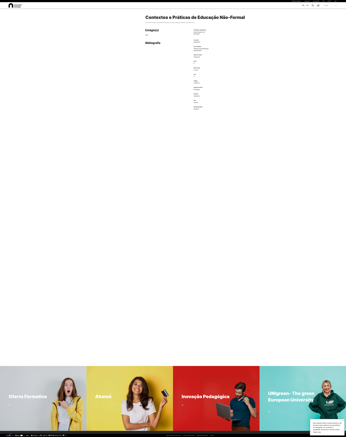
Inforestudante (316, 1)
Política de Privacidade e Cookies (188, 435)
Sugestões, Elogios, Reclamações (202, 435)
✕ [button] (342, 420)
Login (335, 1)
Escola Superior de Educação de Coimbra (166, 22)
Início (146, 22)
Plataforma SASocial (296, 1)
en (307, 5)
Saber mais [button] (317, 432)
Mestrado (178, 22)
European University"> (287, 384)
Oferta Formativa (152, 22)
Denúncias (212, 435)
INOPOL (329, 1)
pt (303, 5)
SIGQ (323, 1)
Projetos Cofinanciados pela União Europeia (173, 435)
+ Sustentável (307, 1)
